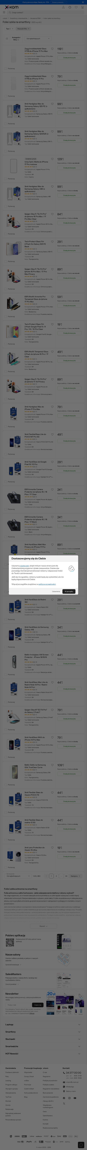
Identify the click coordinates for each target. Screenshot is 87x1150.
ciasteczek (24, 566)
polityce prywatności (47, 584)
